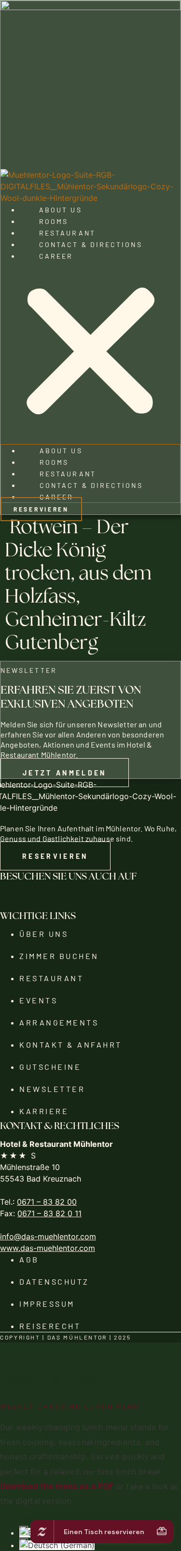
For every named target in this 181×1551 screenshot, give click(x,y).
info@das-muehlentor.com (48, 1236)
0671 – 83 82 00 (47, 1202)
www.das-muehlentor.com (47, 1248)
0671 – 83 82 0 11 (49, 1213)
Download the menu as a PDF (57, 1485)
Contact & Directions (90, 244)
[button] (90, 353)
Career (56, 255)
